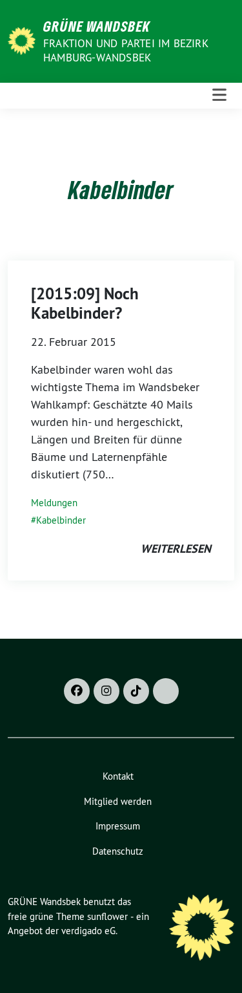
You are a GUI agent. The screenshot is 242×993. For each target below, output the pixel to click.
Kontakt (118, 776)
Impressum (118, 826)
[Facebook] (77, 691)
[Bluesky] (166, 691)
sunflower (107, 916)
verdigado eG (88, 930)
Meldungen (54, 502)
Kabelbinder (61, 520)
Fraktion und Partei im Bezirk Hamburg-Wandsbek (125, 50)
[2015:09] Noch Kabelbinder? (85, 303)
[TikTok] (136, 691)
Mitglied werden (118, 801)
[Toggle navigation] (219, 95)
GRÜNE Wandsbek (96, 25)
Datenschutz (117, 851)
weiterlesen (176, 548)
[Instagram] (106, 691)
